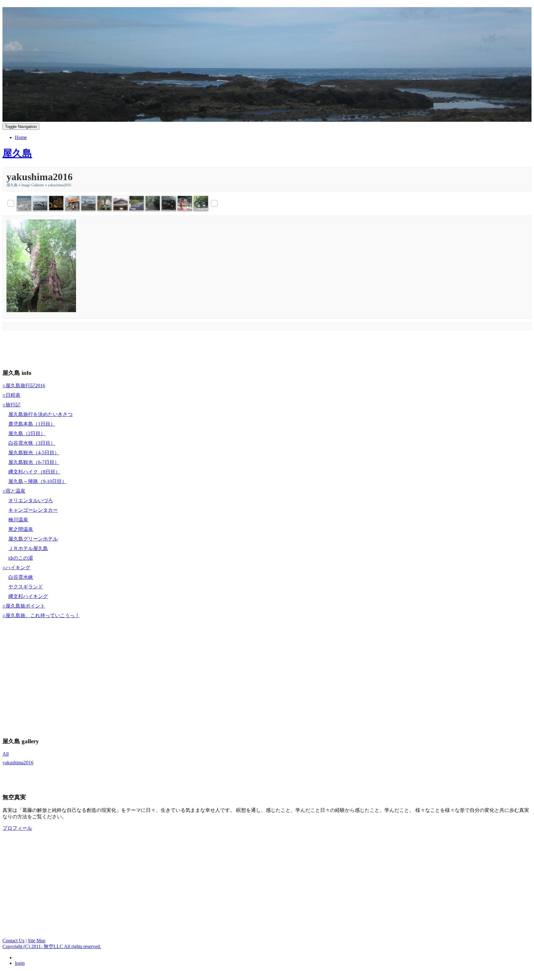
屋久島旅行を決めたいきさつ (40, 414)
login (20, 963)
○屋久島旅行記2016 (23, 385)
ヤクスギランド (25, 586)
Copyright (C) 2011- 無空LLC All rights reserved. (51, 946)
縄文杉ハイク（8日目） (34, 471)
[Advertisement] (114, 348)
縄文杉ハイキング (28, 596)
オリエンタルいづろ (30, 500)
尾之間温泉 (20, 529)
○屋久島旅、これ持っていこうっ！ (41, 615)
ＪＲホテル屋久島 (28, 548)
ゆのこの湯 (20, 558)
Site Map (36, 940)
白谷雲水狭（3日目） (31, 443)
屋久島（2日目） (26, 433)
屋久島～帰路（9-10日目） (37, 481)
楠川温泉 (18, 519)
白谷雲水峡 (20, 577)
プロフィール (17, 828)
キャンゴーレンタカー (33, 510)
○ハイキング (16, 567)
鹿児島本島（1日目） (31, 423)
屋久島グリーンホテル (33, 538)
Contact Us (13, 940)
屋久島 (12, 185)
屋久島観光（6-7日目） (33, 462)
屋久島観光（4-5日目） (33, 452)
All (5, 754)
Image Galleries (32, 185)
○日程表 (11, 395)
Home (21, 137)
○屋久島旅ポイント (23, 605)
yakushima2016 (59, 185)
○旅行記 (11, 404)
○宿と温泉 (13, 491)
